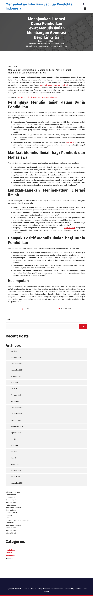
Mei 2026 (14, 351)
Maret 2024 (15, 464)
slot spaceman (11, 513)
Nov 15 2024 (12, 66)
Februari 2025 (16, 395)
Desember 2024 (17, 408)
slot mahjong (11, 505)
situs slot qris (11, 510)
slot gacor (70, 142)
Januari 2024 (16, 477)
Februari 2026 (16, 357)
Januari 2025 (15, 401)
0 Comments (66, 309)
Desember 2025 (16, 364)
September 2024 (17, 426)
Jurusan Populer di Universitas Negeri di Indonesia (37, 97)
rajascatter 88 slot (13, 492)
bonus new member (13, 507)
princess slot (11, 528)
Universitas (10, 555)
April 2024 (14, 458)
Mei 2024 (14, 452)
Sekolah (9, 553)
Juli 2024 (14, 439)
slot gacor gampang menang (17, 520)
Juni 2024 (14, 445)
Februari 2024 (16, 470)
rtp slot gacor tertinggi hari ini (54, 85)
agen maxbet (69, 228)
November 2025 (17, 370)
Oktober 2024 (16, 420)
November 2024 (17, 414)
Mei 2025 (14, 389)
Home (40, 41)
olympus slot (11, 502)
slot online (10, 523)
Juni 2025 (14, 382)
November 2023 (17, 483)
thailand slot (11, 500)
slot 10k (9, 515)
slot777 (8, 518)
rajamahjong (11, 533)
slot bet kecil (11, 495)
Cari (8, 319)
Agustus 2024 (16, 433)
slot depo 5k (10, 497)
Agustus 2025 (16, 376)
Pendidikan (48, 41)
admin (26, 309)
